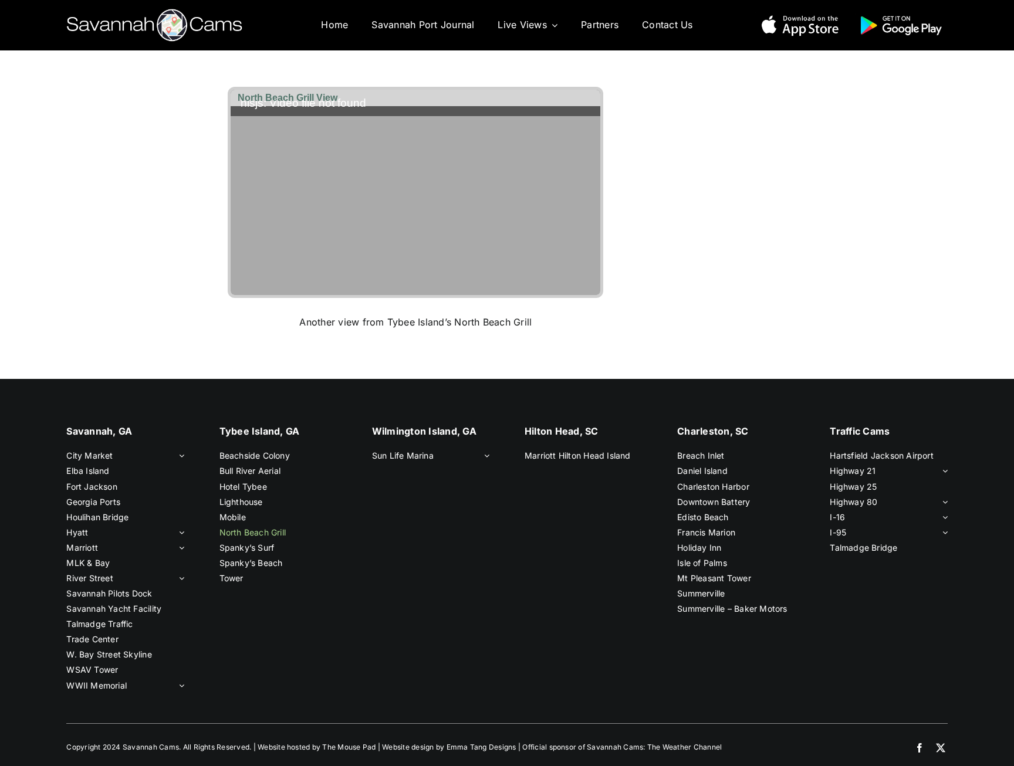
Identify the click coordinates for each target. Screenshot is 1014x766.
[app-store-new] (800, 16)
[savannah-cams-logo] (154, 13)
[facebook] (919, 748)
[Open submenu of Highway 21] (943, 471)
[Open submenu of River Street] (179, 578)
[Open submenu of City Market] (179, 456)
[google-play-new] (901, 16)
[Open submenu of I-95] (943, 533)
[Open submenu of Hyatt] (179, 533)
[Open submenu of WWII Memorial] (179, 686)
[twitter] (940, 748)
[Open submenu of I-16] (943, 517)
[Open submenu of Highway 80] (943, 502)
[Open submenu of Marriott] (179, 548)
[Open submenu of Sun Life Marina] (484, 456)
